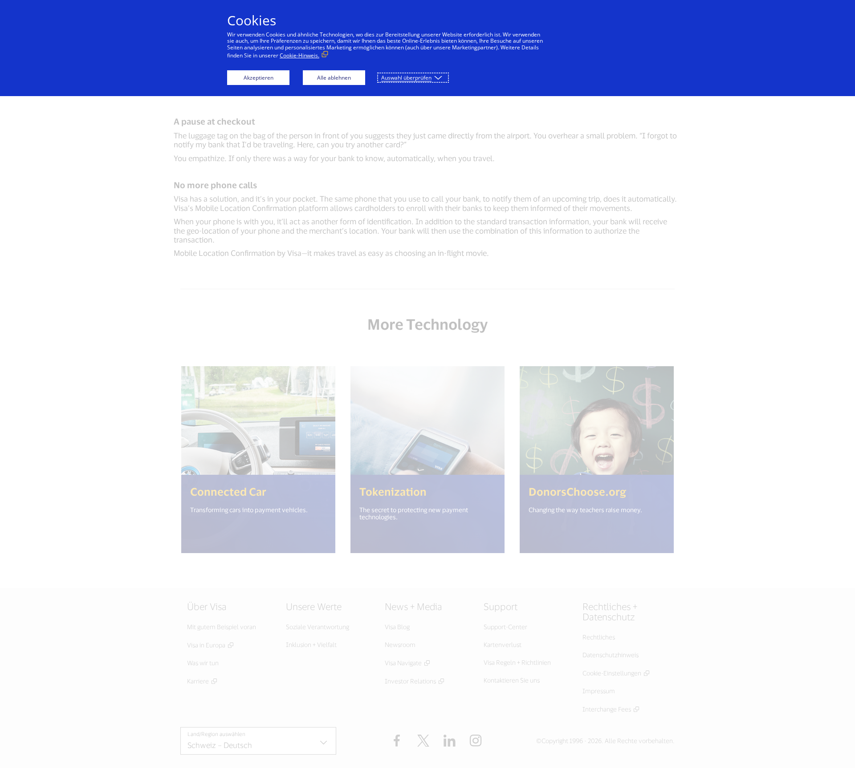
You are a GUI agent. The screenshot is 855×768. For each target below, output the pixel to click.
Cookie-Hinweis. (299, 55)
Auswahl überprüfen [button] (406, 77)
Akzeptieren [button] (258, 77)
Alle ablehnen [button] (334, 77)
